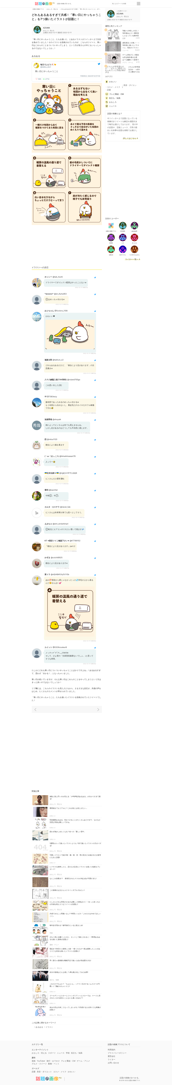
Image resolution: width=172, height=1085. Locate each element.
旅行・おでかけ (53, 1061)
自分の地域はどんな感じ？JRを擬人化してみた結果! (69, 972)
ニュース (125, 50)
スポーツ (52, 1053)
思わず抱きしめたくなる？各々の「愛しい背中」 (68, 832)
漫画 (33, 1061)
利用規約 (111, 1049)
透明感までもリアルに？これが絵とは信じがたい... (68, 808)
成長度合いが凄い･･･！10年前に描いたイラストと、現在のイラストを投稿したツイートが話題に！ (131, 47)
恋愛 (123, 38)
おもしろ (113, 102)
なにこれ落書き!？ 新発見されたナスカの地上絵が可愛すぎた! (73, 878)
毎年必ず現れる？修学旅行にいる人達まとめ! (66, 925)
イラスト (49, 1027)
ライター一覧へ (131, 259)
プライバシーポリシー (117, 1053)
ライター (111, 1059)
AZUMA (46, 28)
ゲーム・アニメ (83, 1061)
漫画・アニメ (54, 945)
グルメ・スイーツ (39, 1064)
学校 (51, 933)
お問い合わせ (113, 1063)
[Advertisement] (67, 246)
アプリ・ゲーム (127, 62)
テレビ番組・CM (116, 94)
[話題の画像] (43, 3)
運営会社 (111, 1056)
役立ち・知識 (54, 980)
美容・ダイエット (129, 86)
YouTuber (41, 1061)
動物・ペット (53, 1064)
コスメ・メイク (113, 87)
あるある (39, 1027)
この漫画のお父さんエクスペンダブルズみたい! (67, 890)
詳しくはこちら (129, 138)
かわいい (53, 816)
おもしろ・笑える (56, 804)
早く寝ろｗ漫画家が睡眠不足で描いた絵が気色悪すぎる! (70, 960)
